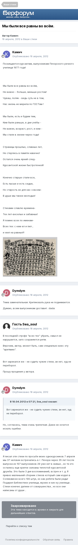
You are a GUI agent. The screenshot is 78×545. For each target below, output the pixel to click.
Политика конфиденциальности (22, 539)
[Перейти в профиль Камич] (6, 54)
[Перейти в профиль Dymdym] (6, 292)
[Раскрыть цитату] (8, 401)
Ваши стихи (30, 39)
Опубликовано (30, 56)
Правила (68, 539)
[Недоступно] (30, 256)
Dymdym (18, 290)
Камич (14, 35)
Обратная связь (51, 539)
